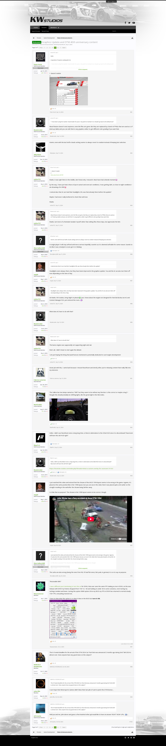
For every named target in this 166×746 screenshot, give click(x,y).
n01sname (37, 716)
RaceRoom (62, 44)
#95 (131, 545)
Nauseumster (39, 594)
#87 (131, 281)
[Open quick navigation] (132, 38)
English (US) (34, 737)
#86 (131, 254)
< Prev (40, 47)
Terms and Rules (131, 740)
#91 (131, 378)
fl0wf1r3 (37, 445)
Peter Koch (38, 64)
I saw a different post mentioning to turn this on (65, 586)
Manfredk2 (38, 405)
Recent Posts (45, 31)
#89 (131, 322)
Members (53, 27)
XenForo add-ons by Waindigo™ (39, 742)
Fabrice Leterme (40, 380)
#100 (131, 722)
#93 (131, 447)
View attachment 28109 (57, 175)
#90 (131, 362)
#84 (131, 205)
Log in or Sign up (111, 1)
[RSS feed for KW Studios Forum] (134, 737)
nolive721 (37, 179)
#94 (131, 476)
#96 (131, 576)
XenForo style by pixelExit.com (46, 743)
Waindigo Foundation (55, 742)
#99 (131, 697)
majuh (36, 274)
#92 (131, 427)
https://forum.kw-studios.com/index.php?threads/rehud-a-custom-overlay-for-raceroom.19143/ (81, 468)
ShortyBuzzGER (39, 248)
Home (36, 27)
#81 (131, 112)
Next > (64, 47)
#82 (131, 136)
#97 (131, 647)
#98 (131, 667)
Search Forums (36, 31)
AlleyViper (37, 155)
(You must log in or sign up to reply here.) (123, 727)
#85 (131, 225)
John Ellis (37, 691)
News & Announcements (46, 44)
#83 (131, 153)
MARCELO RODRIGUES (38, 666)
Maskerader (38, 130)
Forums (44, 27)
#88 (131, 303)
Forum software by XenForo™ (46, 740)
